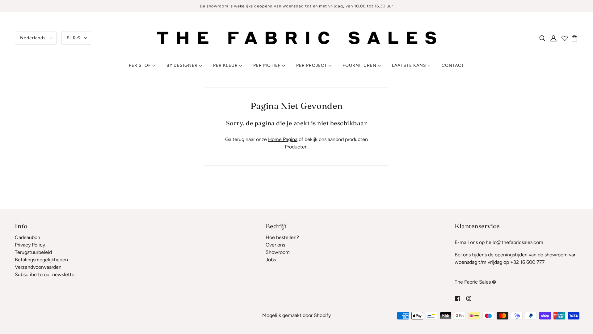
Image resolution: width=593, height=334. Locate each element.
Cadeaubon (27, 237)
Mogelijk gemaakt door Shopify (296, 315)
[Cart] (575, 38)
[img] (542, 38)
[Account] (553, 38)
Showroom (278, 252)
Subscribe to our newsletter (45, 274)
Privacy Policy (30, 245)
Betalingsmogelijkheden (41, 260)
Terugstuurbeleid (33, 252)
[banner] (296, 38)
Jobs (271, 260)
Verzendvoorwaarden (38, 267)
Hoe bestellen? (282, 237)
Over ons (275, 245)
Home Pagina (282, 139)
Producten (296, 147)
